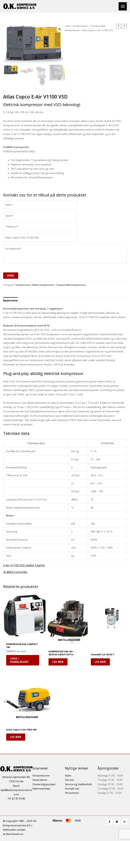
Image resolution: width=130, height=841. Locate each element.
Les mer (58, 662)
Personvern (72, 793)
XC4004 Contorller (15, 572)
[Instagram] (124, 821)
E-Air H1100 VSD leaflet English (24, 565)
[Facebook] (109, 821)
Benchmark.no (14, 834)
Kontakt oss (72, 788)
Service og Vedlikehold (78, 784)
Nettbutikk (9, 829)
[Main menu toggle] (123, 6)
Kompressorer (80, 25)
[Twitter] (117, 821)
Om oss (69, 780)
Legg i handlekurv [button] (19, 660)
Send (10, 275)
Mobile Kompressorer (43, 284)
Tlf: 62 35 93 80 (16, 798)
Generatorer (39, 780)
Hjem (68, 25)
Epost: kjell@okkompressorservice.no (16, 790)
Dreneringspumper (44, 784)
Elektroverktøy (41, 788)
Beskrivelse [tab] (10, 300)
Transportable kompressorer (70, 284)
